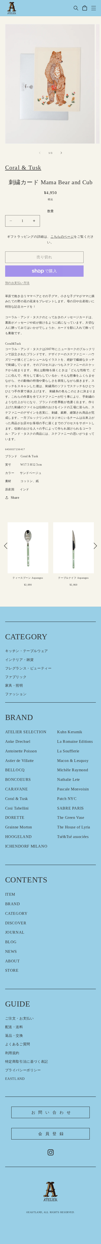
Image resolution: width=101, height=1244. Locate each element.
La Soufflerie (68, 751)
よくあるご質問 (17, 1044)
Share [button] (15, 497)
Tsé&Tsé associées (72, 837)
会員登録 (52, 1134)
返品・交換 (14, 1035)
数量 (50, 211)
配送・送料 (14, 1027)
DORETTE (15, 817)
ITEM (10, 894)
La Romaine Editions (75, 741)
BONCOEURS (18, 779)
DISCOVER (15, 923)
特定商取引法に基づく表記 (26, 1061)
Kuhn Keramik (69, 732)
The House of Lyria (73, 827)
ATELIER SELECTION (26, 732)
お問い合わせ (52, 1112)
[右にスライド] (61, 152)
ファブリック (16, 677)
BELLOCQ (15, 770)
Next (95, 546)
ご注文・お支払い (19, 1018)
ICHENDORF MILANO (26, 846)
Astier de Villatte (19, 761)
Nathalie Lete (68, 779)
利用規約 (12, 1053)
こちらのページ (62, 236)
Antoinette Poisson (21, 751)
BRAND (12, 904)
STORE (12, 970)
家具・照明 (14, 685)
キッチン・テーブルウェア (26, 651)
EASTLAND (15, 1079)
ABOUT (12, 961)
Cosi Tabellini (17, 808)
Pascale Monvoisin (73, 789)
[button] (76, 8)
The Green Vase (70, 817)
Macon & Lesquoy (72, 761)
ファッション (16, 694)
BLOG (11, 942)
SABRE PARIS (70, 808)
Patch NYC (66, 799)
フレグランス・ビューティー (28, 668)
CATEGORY (16, 913)
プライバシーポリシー (23, 1070)
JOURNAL (15, 932)
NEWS (11, 951)
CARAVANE (16, 789)
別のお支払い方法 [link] (17, 283)
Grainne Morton (18, 827)
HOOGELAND (18, 837)
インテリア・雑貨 (19, 660)
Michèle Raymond (72, 770)
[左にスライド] (39, 152)
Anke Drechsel (17, 741)
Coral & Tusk (16, 799)
